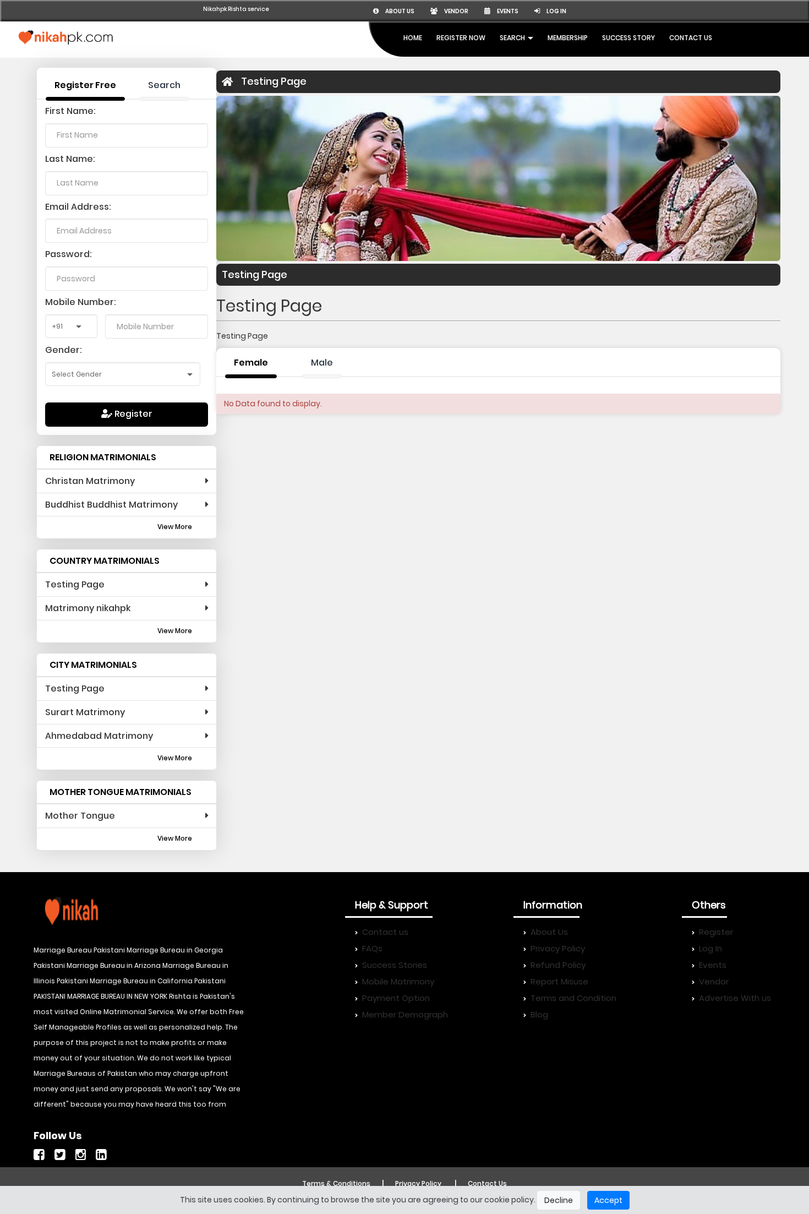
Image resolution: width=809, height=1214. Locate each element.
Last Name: (70, 159)
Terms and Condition (573, 998)
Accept (608, 1200)
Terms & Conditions (336, 1183)
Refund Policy (558, 965)
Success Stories (394, 965)
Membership (568, 37)
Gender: (63, 350)
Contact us (385, 932)
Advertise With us (735, 998)
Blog (539, 1014)
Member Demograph (405, 1014)
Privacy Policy (558, 948)
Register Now (460, 37)
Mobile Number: (80, 302)
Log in (555, 11)
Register (132, 413)
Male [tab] (322, 362)
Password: (68, 254)
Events (507, 11)
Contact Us (690, 37)
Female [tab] (251, 362)
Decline (558, 1200)
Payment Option (396, 998)
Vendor (455, 11)
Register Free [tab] (85, 85)
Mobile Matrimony (398, 981)
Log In (710, 948)
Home (412, 37)
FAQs (372, 948)
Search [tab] (164, 85)
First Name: (70, 111)
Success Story (628, 37)
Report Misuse (559, 981)
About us (399, 11)
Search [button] (513, 37)
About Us (549, 932)
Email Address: (78, 206)
